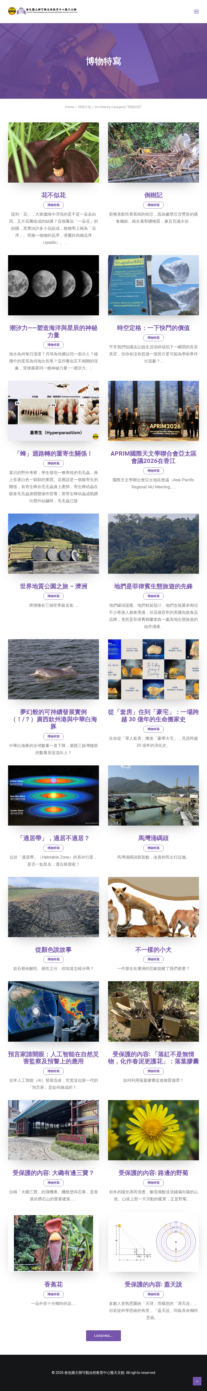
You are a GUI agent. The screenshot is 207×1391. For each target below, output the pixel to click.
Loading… (103, 1336)
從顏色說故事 (53, 949)
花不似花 (53, 195)
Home (69, 107)
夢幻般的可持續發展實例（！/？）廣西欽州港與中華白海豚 (53, 719)
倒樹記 (153, 195)
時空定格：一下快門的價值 (153, 327)
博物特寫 (53, 205)
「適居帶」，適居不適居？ (53, 838)
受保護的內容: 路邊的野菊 (153, 1172)
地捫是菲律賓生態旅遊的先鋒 (153, 586)
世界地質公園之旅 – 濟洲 (53, 586)
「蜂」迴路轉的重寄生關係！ (53, 453)
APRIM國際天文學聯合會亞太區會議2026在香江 (154, 457)
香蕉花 (53, 1284)
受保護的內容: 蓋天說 (153, 1284)
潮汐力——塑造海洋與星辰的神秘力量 (53, 331)
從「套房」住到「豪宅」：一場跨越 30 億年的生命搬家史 (153, 715)
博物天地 (84, 107)
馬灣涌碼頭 (153, 838)
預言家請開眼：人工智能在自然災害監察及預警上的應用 (53, 1058)
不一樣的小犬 (153, 949)
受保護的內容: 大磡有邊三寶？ (53, 1172)
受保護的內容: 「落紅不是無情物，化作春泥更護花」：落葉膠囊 (153, 1058)
